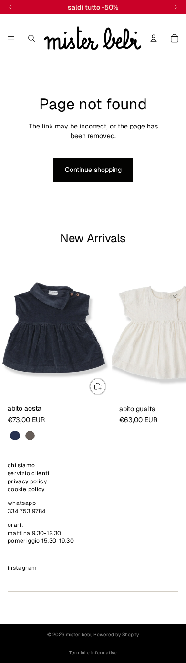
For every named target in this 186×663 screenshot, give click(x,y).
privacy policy (27, 481)
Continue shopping (93, 169)
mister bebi (78, 634)
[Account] (153, 38)
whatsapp (22, 503)
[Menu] (11, 38)
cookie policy (26, 489)
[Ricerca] (31, 38)
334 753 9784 (26, 511)
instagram (22, 568)
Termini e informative (93, 653)
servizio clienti (29, 473)
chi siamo (21, 465)
